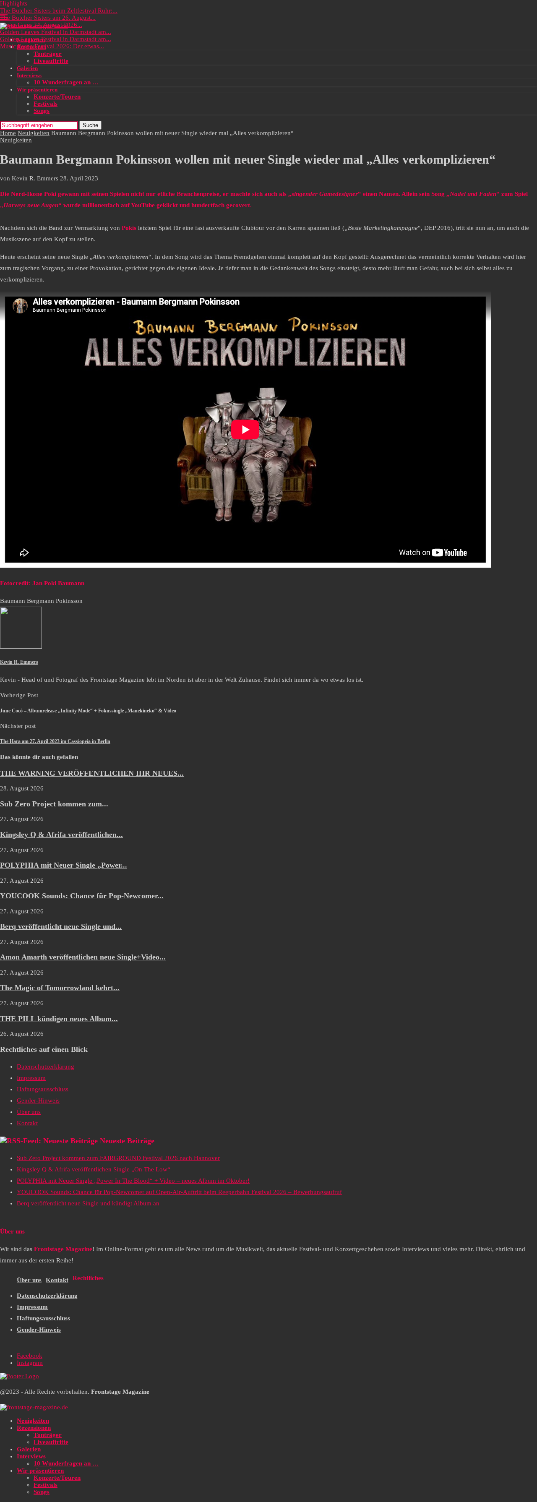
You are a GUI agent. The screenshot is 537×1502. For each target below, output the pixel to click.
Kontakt (27, 1123)
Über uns (29, 1111)
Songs (42, 110)
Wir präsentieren (37, 89)
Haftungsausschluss (42, 1089)
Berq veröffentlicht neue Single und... (61, 926)
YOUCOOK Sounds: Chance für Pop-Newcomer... (82, 896)
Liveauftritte (51, 60)
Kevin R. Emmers (35, 178)
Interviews (29, 75)
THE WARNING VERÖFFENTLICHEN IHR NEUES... (92, 773)
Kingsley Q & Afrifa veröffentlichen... (61, 834)
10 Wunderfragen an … (66, 82)
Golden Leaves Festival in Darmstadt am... (55, 32)
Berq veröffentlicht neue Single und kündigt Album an (88, 1203)
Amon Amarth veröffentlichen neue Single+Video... (83, 957)
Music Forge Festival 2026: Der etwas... (52, 46)
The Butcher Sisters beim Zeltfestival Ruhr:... (58, 10)
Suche (90, 125)
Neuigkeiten (31, 40)
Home (8, 133)
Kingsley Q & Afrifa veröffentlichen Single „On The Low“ (93, 1169)
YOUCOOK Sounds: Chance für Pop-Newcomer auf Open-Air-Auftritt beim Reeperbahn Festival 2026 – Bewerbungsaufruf (179, 1192)
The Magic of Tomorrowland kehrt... (60, 987)
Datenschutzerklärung (45, 1066)
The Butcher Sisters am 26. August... (48, 17)
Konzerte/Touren (57, 96)
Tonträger (48, 53)
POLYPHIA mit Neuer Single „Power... (63, 865)
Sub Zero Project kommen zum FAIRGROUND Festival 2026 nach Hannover (118, 1158)
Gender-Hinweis (38, 1100)
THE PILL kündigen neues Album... (59, 1018)
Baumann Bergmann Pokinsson (41, 600)
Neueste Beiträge (127, 1141)
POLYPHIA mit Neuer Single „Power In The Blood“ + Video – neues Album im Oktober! (133, 1180)
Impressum (31, 1077)
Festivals (45, 103)
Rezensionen (31, 47)
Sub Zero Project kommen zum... (54, 804)
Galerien (27, 68)
